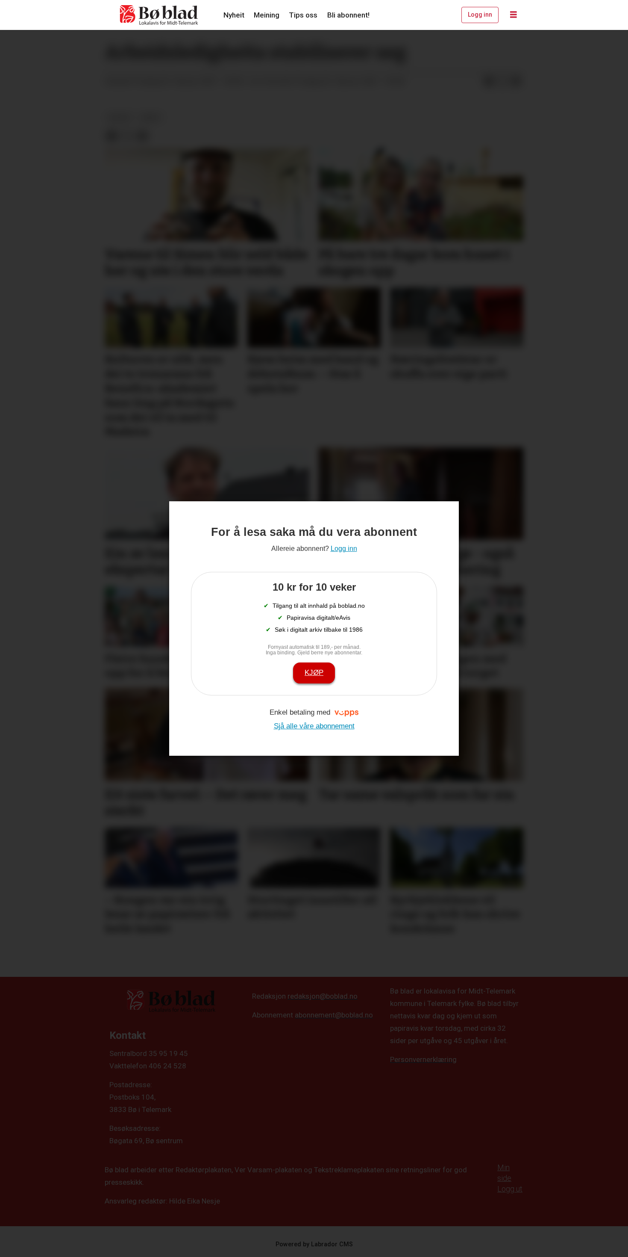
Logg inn (480, 14)
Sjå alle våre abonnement (314, 726)
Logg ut (509, 1188)
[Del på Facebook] (488, 81)
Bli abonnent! (348, 15)
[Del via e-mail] (516, 81)
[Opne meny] (513, 15)
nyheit (120, 117)
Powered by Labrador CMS (314, 1244)
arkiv (151, 117)
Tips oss (303, 15)
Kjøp (314, 672)
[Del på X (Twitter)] (502, 81)
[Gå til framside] (159, 15)
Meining (266, 15)
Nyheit (233, 15)
